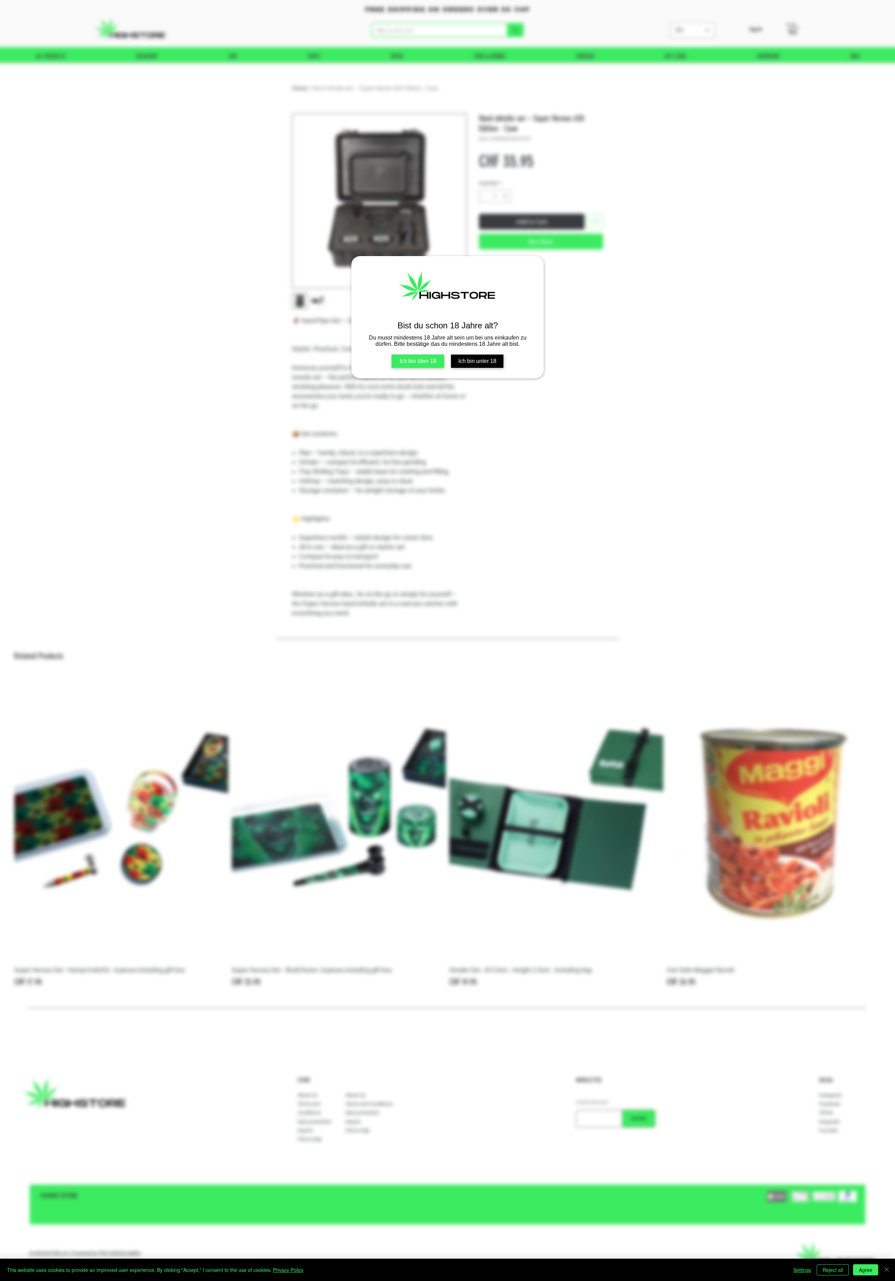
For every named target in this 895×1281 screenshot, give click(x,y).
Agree (865, 1269)
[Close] (886, 1269)
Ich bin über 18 (418, 361)
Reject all (833, 1269)
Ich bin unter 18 (477, 361)
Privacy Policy (288, 1269)
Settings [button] (802, 1269)
